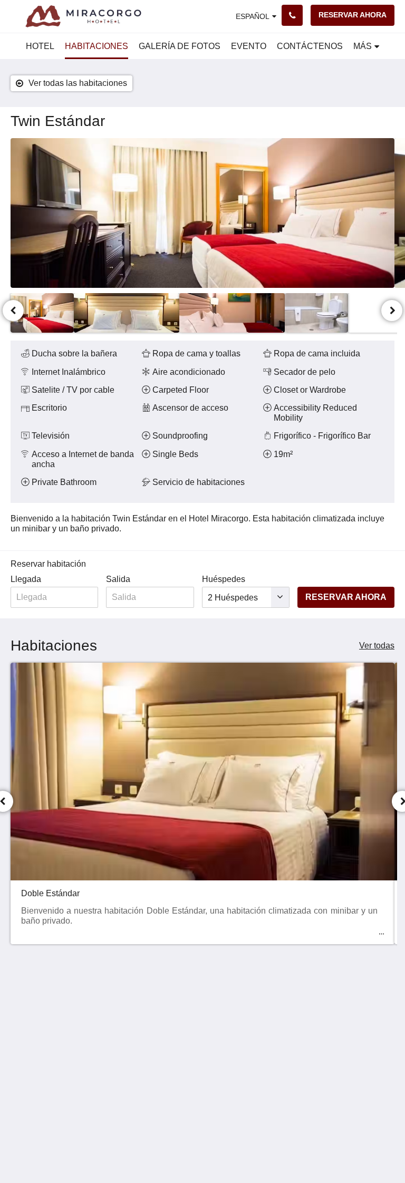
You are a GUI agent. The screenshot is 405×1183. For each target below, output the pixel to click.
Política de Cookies (226, 1032)
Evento (154, 1009)
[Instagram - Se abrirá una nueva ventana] (383, 1006)
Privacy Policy (232, 1018)
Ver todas (376, 645)
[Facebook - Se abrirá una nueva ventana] (354, 1006)
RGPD (218, 1045)
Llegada (26, 579)
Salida (118, 579)
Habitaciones (166, 1000)
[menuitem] (40, 46)
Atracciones (163, 1027)
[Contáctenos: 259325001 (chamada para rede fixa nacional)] (292, 15)
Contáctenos (165, 1018)
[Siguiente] (391, 310)
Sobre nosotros (169, 1036)
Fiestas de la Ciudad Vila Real (165, 1072)
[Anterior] (13, 310)
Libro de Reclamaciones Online (235, 1072)
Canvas (228, 1149)
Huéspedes (223, 579)
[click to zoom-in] (202, 213)
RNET (218, 1054)
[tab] (170, 983)
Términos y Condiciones (230, 1005)
